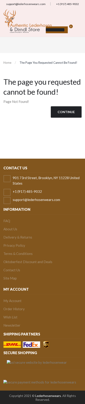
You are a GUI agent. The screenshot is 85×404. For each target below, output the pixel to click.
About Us (10, 229)
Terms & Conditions (18, 254)
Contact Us (11, 270)
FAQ (6, 221)
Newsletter (11, 325)
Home (7, 62)
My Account (12, 301)
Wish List (10, 317)
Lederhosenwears (48, 396)
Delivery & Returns (17, 237)
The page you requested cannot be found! (48, 62)
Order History (14, 309)
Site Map (10, 278)
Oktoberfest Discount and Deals (27, 262)
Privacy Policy (14, 245)
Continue (66, 112)
